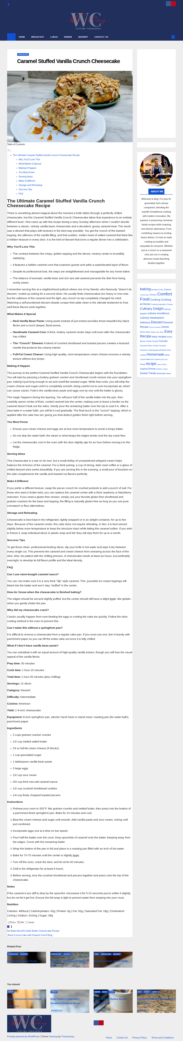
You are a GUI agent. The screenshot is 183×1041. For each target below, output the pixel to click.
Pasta (142, 364)
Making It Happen (27, 168)
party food (163, 359)
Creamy (170, 304)
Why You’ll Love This (29, 159)
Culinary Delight (151, 309)
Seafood (144, 369)
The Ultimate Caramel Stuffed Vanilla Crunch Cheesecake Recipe (46, 155)
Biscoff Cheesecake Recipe (22, 961)
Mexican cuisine (153, 359)
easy (153, 332)
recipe (151, 363)
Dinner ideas (145, 332)
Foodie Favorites (159, 346)
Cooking (155, 299)
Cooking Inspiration (158, 304)
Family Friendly (152, 341)
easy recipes (159, 336)
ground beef (160, 350)
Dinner (165, 326)
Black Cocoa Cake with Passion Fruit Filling (29, 935)
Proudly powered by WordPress (23, 1036)
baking (145, 289)
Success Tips (25, 189)
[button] (168, 37)
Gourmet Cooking (147, 350)
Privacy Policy (139, 1037)
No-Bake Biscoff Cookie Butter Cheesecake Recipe (33, 931)
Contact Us (122, 1037)
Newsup (53, 1036)
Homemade (155, 354)
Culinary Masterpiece (152, 317)
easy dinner (160, 332)
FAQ (21, 193)
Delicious (145, 322)
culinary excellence (158, 313)
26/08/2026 (56, 1010)
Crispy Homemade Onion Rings (24, 999)
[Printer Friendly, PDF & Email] (21, 922)
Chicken (153, 295)
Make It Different (27, 181)
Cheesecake (23, 54)
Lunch (154, 992)
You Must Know (26, 172)
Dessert (23, 954)
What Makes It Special (30, 164)
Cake (97, 954)
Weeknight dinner (164, 373)
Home (109, 1037)
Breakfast (155, 290)
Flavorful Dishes (146, 346)
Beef (140, 992)
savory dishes (162, 364)
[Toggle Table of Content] (9, 151)
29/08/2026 (13, 1006)
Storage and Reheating (30, 185)
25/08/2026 (143, 1010)
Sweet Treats (148, 373)
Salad (111, 992)
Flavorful (163, 341)
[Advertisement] (156, 93)
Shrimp (152, 368)
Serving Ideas (26, 176)
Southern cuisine (162, 369)
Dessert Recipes (155, 327)
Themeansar (67, 1036)
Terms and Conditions (162, 1037)
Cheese (167, 289)
